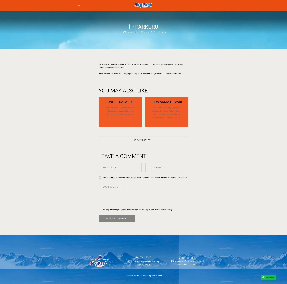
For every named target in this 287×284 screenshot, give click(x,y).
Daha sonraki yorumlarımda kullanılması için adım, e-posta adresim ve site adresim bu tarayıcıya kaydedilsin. (145, 178)
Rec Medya (157, 276)
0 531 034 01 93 (189, 258)
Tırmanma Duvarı (167, 102)
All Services (138, 32)
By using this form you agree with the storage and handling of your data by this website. (137, 210)
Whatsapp (270, 278)
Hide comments (142, 140)
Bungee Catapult (120, 102)
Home (124, 32)
